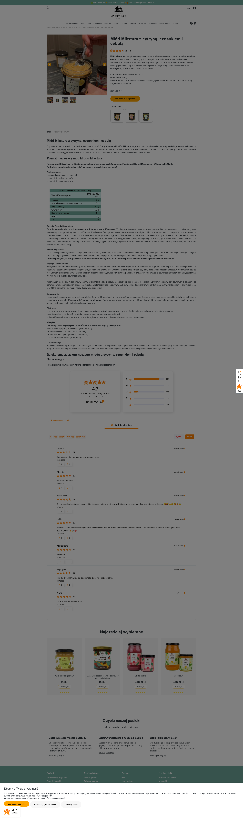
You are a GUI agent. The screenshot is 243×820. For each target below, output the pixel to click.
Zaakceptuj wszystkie (16, 803)
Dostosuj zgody (71, 804)
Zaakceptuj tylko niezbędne (45, 804)
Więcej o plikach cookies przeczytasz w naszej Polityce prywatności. (34, 797)
